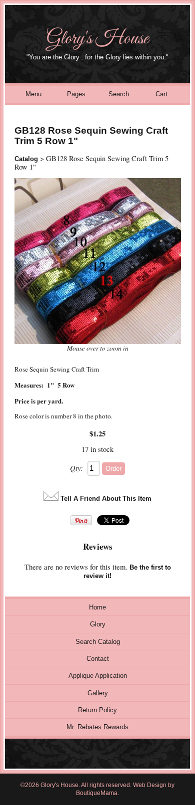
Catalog (26, 159)
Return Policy (97, 710)
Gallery (98, 693)
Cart (162, 94)
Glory (98, 624)
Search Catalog (98, 641)
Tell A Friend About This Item (106, 498)
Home (97, 607)
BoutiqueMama (97, 793)
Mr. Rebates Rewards (97, 727)
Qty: (76, 468)
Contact (97, 658)
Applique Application (97, 675)
